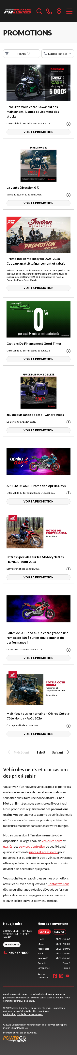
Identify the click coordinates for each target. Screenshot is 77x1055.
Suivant (57, 752)
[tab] (44, 931)
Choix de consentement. (30, 1014)
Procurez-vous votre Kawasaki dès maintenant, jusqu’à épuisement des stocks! (33, 111)
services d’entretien (32, 846)
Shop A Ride (30, 1032)
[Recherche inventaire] (39, 11)
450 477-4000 (18, 953)
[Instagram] (61, 976)
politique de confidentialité (17, 1011)
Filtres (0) (23, 53)
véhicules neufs (52, 841)
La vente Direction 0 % (23, 187)
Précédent (21, 752)
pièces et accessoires (43, 852)
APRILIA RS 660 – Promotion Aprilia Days (36, 486)
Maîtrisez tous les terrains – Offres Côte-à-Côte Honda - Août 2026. (38, 716)
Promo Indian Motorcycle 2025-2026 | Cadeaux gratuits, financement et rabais (36, 261)
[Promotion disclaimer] (68, 124)
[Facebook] (55, 976)
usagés (7, 846)
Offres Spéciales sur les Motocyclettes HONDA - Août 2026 (35, 559)
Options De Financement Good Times (34, 343)
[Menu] (69, 11)
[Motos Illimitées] (18, 11)
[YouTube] (67, 976)
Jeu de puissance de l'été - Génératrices (35, 414)
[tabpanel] (54, 954)
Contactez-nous (58, 884)
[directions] (59, 11)
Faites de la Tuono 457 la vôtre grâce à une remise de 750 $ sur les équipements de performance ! (37, 637)
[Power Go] (38, 1039)
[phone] (49, 11)
